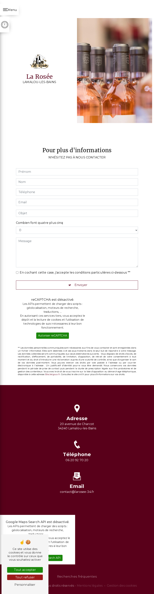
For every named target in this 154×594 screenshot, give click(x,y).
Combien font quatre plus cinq (39, 223)
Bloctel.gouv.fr (52, 374)
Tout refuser (25, 577)
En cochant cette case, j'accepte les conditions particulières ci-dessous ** (75, 272)
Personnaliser (24, 584)
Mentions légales (90, 585)
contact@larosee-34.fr (77, 492)
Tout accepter (25, 570)
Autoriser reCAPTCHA (52, 335)
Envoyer (81, 285)
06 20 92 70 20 (77, 460)
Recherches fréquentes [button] (77, 576)
